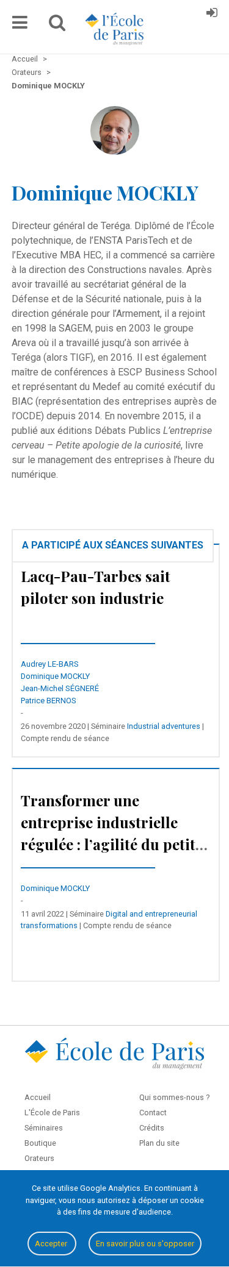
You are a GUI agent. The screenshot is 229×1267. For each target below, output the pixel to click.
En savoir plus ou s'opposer (145, 1243)
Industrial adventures (163, 726)
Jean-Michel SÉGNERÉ (60, 688)
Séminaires (43, 1127)
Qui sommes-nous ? (174, 1097)
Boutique (40, 1143)
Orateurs (39, 1158)
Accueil (37, 1097)
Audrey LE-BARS (50, 664)
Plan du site (159, 1143)
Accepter (52, 1243)
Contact (153, 1112)
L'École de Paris (52, 1112)
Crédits (151, 1127)
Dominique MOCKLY (55, 676)
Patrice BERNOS (48, 700)
